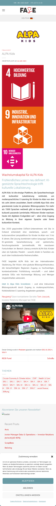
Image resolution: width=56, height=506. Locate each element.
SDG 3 (19, 381)
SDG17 (32, 388)
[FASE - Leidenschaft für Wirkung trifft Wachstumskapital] (28, 10)
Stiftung (6, 391)
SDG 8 (5, 385)
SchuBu (50, 358)
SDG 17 (25, 388)
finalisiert (6, 50)
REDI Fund (6, 358)
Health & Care (44, 378)
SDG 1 (5, 381)
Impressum (42, 501)
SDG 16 (17, 388)
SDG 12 (35, 385)
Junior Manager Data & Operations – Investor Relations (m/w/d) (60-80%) (29, 436)
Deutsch (25, 18)
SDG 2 (12, 381)
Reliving (8, 447)
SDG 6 (39, 381)
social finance (42, 388)
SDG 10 (44, 350)
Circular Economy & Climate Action (17, 378)
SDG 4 (50, 350)
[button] (52, 456)
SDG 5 (32, 381)
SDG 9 (4, 352)
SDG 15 (9, 388)
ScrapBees (9, 442)
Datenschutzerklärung (30, 501)
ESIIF (35, 378)
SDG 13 (43, 385)
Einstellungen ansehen (28, 495)
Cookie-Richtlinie (15, 501)
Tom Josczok (43, 296)
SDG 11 (27, 385)
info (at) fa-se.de (36, 3)
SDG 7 (46, 381)
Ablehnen (28, 488)
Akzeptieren (28, 481)
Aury (7, 429)
